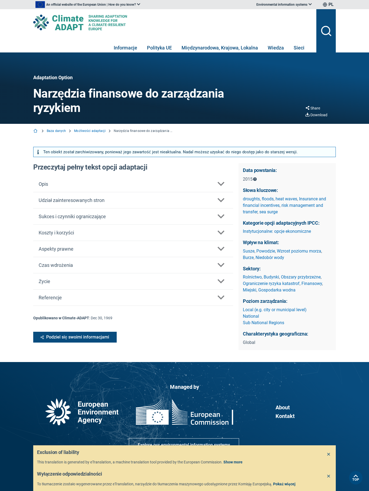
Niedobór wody (270, 257)
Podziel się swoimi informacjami (77, 337)
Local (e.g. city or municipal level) (275, 309)
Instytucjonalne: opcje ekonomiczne (277, 231)
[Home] (36, 131)
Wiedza (276, 48)
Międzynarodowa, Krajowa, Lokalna (220, 48)
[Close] (329, 454)
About (283, 407)
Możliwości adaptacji (89, 131)
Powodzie (265, 251)
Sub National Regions (263, 322)
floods (268, 198)
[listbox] (87, 4)
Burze (248, 257)
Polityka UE (159, 48)
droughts (251, 198)
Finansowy (311, 283)
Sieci (299, 48)
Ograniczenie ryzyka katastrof (271, 283)
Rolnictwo (252, 277)
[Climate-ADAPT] (172, 22)
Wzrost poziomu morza (299, 251)
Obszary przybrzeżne (301, 277)
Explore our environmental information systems (184, 444)
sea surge (268, 211)
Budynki (271, 277)
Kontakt (285, 416)
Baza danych (56, 131)
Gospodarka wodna (277, 290)
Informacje (125, 48)
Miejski (249, 290)
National (251, 316)
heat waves (286, 198)
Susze (248, 251)
